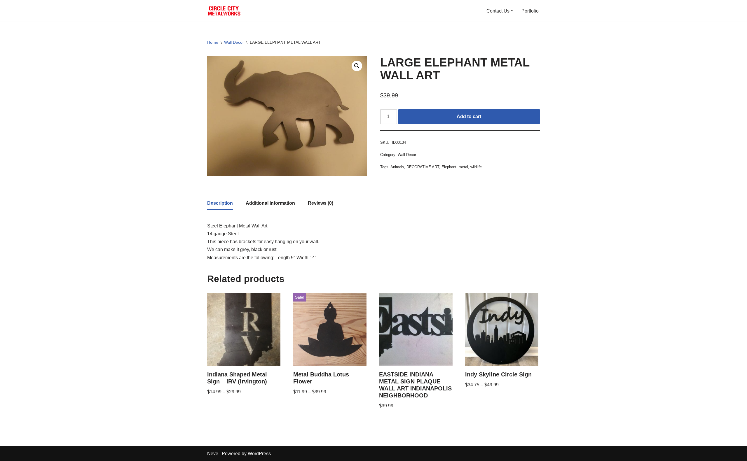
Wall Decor (234, 42)
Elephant (448, 167)
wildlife (476, 167)
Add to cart (469, 116)
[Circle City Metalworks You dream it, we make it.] (224, 10)
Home (212, 42)
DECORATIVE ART (422, 167)
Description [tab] (220, 203)
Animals (397, 167)
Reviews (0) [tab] (320, 203)
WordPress (259, 453)
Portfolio (530, 10)
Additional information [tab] (270, 203)
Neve (212, 453)
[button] (512, 11)
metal (463, 167)
